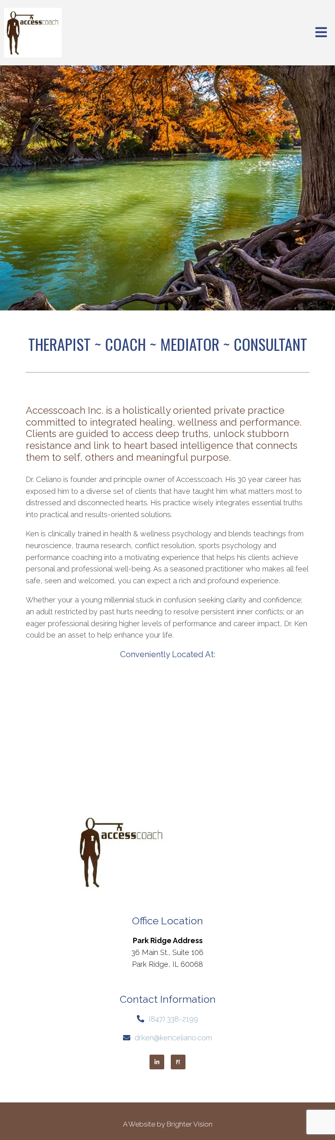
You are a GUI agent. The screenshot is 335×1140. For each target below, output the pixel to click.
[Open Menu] (321, 33)
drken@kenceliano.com (173, 1037)
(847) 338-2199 (173, 1019)
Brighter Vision (189, 1124)
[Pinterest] (178, 1062)
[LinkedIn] (157, 1062)
